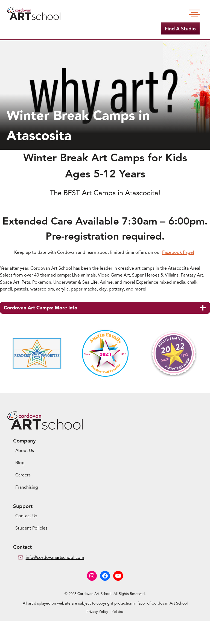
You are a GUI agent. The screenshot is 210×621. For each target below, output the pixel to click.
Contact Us (26, 516)
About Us (24, 450)
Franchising (26, 487)
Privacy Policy (97, 612)
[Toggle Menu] (194, 13)
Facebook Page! (178, 252)
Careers (23, 475)
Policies (118, 612)
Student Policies (31, 528)
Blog (20, 462)
